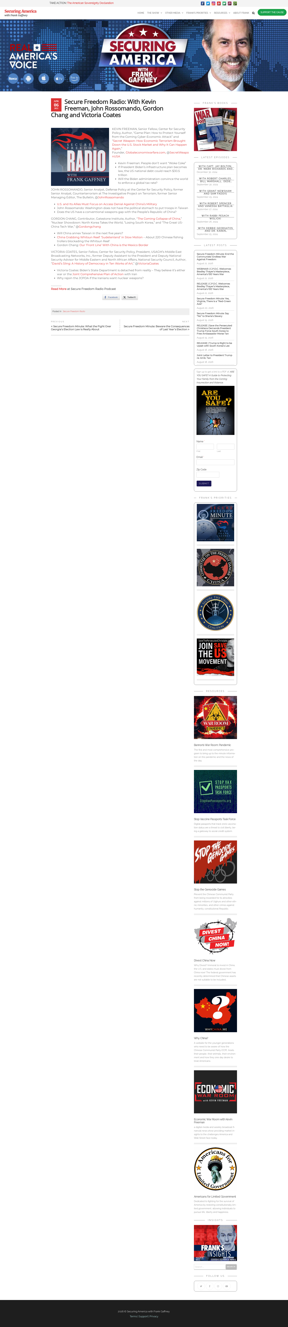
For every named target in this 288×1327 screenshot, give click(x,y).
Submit (204, 483)
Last (219, 451)
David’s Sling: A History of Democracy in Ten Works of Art (92, 263)
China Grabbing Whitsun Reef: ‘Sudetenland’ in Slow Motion (100, 237)
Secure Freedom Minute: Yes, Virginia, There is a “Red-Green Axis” (214, 301)
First (198, 451)
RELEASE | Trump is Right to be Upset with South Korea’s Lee (214, 344)
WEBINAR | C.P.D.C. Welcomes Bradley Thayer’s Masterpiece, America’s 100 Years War (214, 271)
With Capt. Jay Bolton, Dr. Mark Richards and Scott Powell (215, 167)
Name (200, 441)
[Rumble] (235, 3)
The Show (153, 13)
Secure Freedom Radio (74, 311)
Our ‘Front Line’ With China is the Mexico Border (114, 245)
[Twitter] (208, 3)
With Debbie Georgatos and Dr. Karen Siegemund (215, 229)
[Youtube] (227, 1286)
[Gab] (224, 3)
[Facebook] (203, 3)
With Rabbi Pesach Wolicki (215, 217)
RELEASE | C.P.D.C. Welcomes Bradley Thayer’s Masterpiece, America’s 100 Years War (213, 286)
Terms (133, 1316)
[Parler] (230, 3)
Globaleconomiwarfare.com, (146, 152)
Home (141, 13)
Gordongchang (90, 226)
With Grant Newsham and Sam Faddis (215, 192)
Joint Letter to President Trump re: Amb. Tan (214, 356)
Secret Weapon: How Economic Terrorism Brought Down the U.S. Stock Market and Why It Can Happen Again (149, 144)
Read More (58, 289)
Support (143, 1316)
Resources (220, 13)
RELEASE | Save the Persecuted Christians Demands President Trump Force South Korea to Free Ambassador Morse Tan (214, 329)
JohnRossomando (111, 197)
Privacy (154, 1316)
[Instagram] (213, 3)
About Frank (241, 13)
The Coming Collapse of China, (159, 218)
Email (200, 457)
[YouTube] (219, 3)
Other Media (172, 13)
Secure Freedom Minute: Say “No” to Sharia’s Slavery (213, 314)
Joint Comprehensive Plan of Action (98, 274)
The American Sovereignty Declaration (90, 3)
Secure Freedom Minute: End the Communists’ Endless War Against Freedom (215, 256)
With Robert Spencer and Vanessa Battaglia (215, 204)
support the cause (272, 12)
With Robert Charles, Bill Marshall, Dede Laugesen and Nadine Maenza (215, 180)
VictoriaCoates (148, 263)
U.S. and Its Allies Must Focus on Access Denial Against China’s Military (107, 204)
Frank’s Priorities (197, 13)
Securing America (20, 11)
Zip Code (201, 469)
